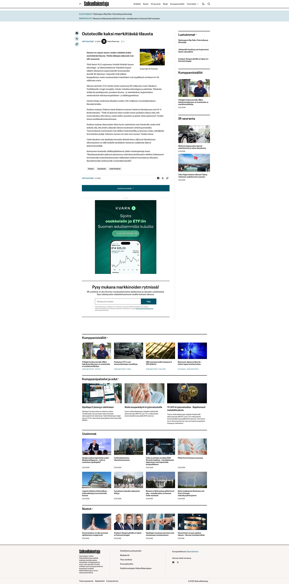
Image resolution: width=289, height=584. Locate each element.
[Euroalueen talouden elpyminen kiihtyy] (128, 480)
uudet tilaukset (114, 168)
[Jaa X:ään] (77, 38)
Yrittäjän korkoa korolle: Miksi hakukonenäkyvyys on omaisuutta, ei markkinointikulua (193, 102)
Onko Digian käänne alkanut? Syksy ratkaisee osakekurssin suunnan (192, 175)
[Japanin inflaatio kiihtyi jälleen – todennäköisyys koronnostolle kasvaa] (96, 480)
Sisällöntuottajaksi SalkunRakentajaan (135, 568)
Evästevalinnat (112, 581)
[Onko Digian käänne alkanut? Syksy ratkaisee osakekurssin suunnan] (194, 163)
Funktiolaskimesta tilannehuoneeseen (122, 459)
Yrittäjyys (97, 369)
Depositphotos (192, 551)
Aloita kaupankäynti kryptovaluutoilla (143, 407)
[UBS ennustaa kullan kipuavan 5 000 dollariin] (160, 351)
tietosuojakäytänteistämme (144, 308)
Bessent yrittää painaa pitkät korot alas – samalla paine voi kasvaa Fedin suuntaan (126, 18)
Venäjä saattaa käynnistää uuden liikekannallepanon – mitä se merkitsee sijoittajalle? (95, 460)
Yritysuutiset (88, 41)
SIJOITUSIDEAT (85, 14)
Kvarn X (129, 369)
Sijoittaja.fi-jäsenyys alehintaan (98, 407)
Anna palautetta (126, 563)
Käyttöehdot (100, 581)
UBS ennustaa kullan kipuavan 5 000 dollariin (159, 363)
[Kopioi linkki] (77, 44)
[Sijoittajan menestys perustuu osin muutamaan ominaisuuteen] (160, 522)
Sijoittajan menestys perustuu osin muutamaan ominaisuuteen (160, 534)
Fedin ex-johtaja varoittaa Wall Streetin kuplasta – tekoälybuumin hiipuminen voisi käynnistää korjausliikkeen (160, 461)
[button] (80, 4)
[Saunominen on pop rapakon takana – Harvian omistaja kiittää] (192, 522)
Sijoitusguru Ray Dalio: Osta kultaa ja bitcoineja (113, 13)
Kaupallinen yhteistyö (88, 369)
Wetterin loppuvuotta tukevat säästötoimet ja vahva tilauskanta (192, 147)
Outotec (91, 168)
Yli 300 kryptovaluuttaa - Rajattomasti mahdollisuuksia (186, 408)
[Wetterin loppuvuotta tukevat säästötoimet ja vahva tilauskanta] (194, 134)
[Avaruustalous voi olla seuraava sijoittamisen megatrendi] (96, 522)
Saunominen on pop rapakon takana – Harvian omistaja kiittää (191, 534)
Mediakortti (125, 555)
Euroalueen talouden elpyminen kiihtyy (127, 492)
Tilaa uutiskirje (126, 559)
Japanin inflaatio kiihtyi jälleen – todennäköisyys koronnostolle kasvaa (95, 493)
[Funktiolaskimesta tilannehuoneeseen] (128, 446)
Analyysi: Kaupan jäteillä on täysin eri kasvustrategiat (193, 60)
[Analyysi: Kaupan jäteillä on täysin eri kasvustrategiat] (128, 522)
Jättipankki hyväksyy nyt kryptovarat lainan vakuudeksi (193, 50)
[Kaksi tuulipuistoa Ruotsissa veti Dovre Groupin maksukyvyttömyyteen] (192, 480)
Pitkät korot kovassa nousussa (190, 458)
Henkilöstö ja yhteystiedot (130, 550)
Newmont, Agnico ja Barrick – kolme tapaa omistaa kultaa (190, 363)
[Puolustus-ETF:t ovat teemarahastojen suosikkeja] (128, 351)
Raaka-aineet (162, 369)
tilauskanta (102, 168)
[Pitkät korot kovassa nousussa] (192, 446)
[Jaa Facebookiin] (77, 33)
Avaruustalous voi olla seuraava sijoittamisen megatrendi (95, 534)
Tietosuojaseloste (86, 581)
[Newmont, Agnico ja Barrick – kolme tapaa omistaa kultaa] (192, 351)
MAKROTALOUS (85, 18)
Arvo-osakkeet (182, 369)
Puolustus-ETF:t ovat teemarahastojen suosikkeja (126, 363)
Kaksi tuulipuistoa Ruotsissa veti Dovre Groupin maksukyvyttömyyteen (191, 493)
